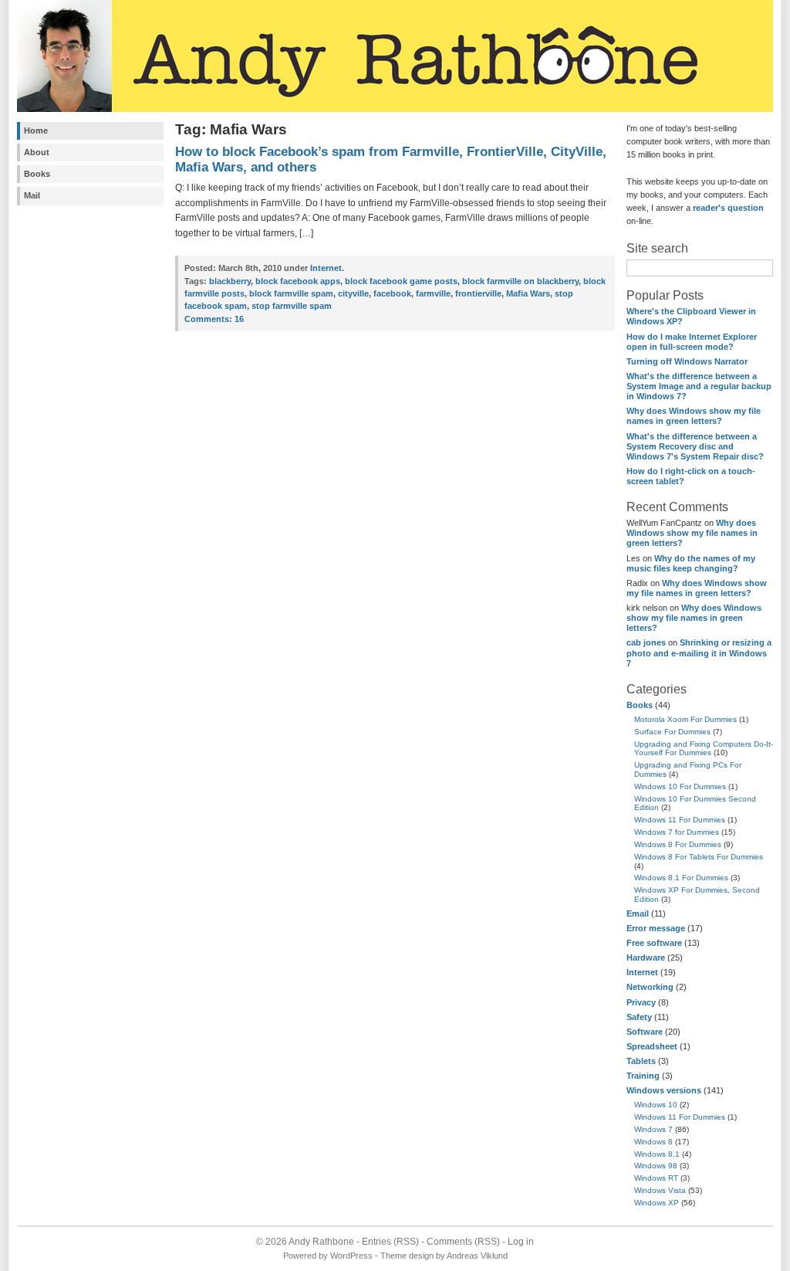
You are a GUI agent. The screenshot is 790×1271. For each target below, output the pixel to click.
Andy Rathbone (321, 1241)
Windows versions (663, 1090)
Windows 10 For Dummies (680, 786)
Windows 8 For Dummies (677, 844)
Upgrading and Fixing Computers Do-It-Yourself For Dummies (703, 749)
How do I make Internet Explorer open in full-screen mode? (691, 341)
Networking (650, 986)
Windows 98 (655, 1165)
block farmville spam (291, 293)
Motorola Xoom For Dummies (685, 719)
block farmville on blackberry (520, 281)
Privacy (641, 1002)
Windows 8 (653, 1141)
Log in (521, 1241)
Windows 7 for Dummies (676, 832)
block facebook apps (297, 281)
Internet (642, 972)
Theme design (407, 1255)
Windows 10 (655, 1104)
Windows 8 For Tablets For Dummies (698, 856)
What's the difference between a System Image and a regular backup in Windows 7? (698, 386)
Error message (655, 928)
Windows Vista (660, 1190)
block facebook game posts (401, 281)
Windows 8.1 (657, 1154)
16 (214, 319)
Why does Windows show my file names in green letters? (693, 415)
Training (643, 1075)
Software (644, 1031)
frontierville (478, 293)
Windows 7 (653, 1129)
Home (36, 130)
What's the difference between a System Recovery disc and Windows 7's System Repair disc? (695, 446)
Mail (32, 195)
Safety (639, 1017)
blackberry (230, 281)
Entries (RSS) (390, 1241)
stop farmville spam (292, 305)
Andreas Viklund (477, 1255)
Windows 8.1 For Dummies (681, 877)
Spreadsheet (651, 1046)
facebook (392, 293)
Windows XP (656, 1202)
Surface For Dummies (672, 731)
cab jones (646, 642)
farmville (433, 293)
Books (37, 173)
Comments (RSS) (463, 1241)
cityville (353, 293)
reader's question (728, 207)
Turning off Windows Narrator (687, 361)
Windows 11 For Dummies (679, 819)
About (36, 152)
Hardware (645, 957)
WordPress (351, 1255)
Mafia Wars (528, 293)
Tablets (641, 1061)
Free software (654, 942)
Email (637, 913)
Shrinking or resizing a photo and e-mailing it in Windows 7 (698, 652)
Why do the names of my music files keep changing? (690, 563)
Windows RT (656, 1178)
